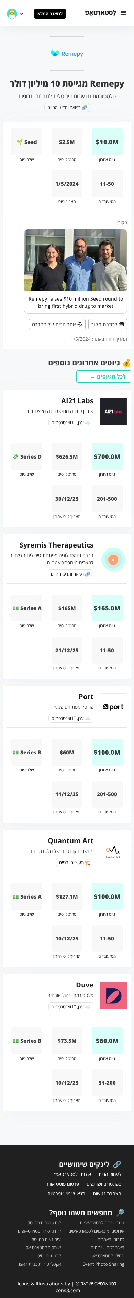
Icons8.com (67, 1290)
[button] (123, 12)
